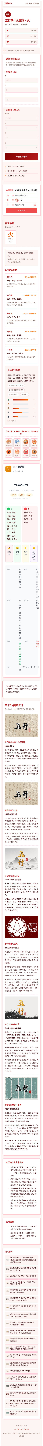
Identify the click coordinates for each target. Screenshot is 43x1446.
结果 (30, 3)
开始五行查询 (21, 157)
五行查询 (8, 3)
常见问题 (36, 3)
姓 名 (10, 195)
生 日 (10, 205)
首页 (4, 50)
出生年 (7, 114)
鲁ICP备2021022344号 (21, 1429)
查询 (26, 3)
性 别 (10, 200)
